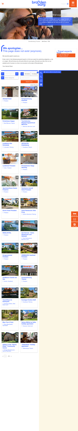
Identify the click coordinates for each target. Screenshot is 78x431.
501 (9, 356)
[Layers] (41, 85)
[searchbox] (10, 74)
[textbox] (9, 78)
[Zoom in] (41, 73)
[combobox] (9, 73)
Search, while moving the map (53, 72)
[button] (74, 224)
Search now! (29, 82)
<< (3, 356)
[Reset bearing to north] (41, 81)
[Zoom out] (41, 77)
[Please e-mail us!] (66, 55)
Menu (73, 5)
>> (11, 356)
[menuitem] (63, 4)
